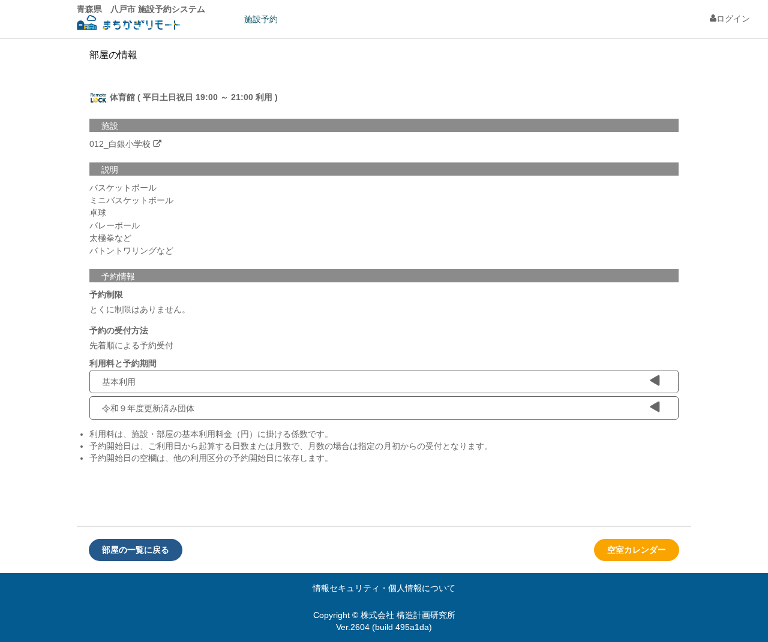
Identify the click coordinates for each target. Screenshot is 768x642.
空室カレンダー (636, 549)
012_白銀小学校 (120, 144)
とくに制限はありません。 (139, 309)
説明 (109, 169)
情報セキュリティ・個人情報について (384, 588)
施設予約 (261, 19)
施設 (109, 126)
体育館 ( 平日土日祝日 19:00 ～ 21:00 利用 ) (192, 97)
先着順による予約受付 (131, 345)
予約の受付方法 (118, 330)
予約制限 (106, 294)
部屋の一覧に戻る (135, 549)
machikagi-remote (128, 24)
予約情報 (118, 276)
